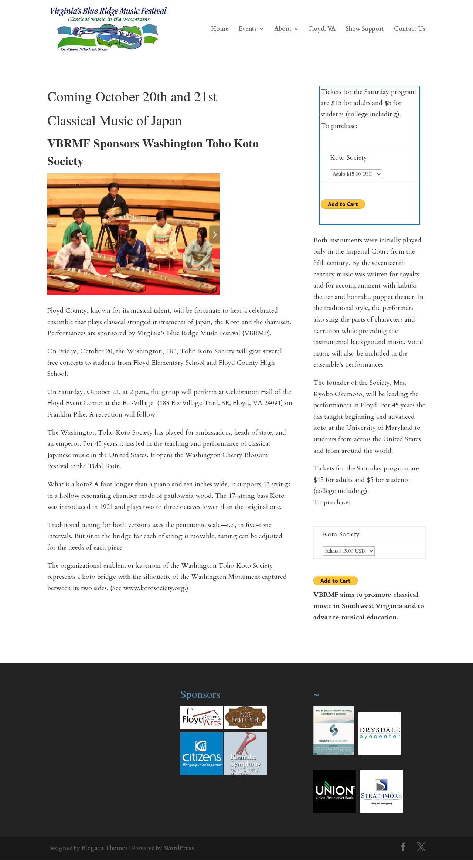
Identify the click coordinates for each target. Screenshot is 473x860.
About (283, 29)
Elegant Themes (105, 848)
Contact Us (410, 29)
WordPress (179, 848)
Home (220, 29)
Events (248, 29)
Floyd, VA (322, 29)
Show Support (365, 29)
